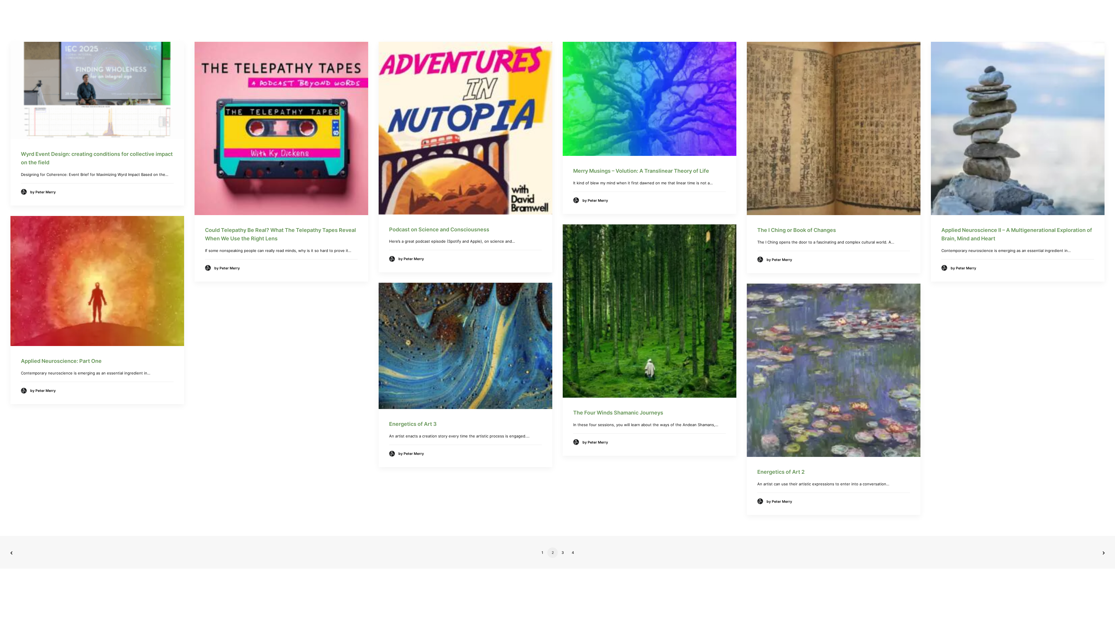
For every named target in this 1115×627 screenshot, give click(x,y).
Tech (495, 13)
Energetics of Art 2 (781, 472)
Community (626, 13)
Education (527, 13)
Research (564, 13)
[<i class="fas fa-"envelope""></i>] (674, 13)
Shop (654, 13)
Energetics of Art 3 (413, 424)
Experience (468, 13)
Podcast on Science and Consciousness (439, 229)
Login (695, 13)
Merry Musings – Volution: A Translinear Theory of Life (641, 171)
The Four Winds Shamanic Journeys (618, 413)
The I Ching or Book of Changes (796, 230)
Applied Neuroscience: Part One (61, 361)
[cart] (715, 13)
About (592, 13)
